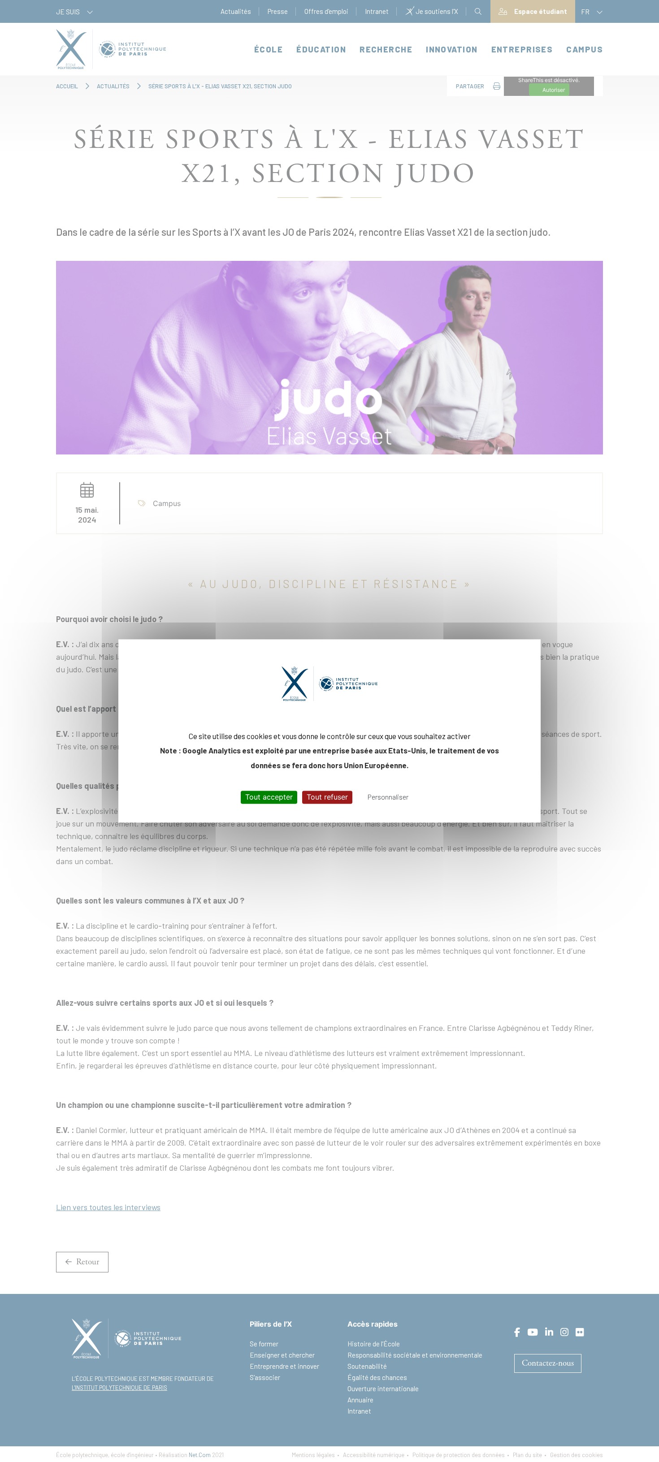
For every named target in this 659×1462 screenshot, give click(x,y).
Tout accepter (269, 796)
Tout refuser (327, 796)
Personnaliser (388, 796)
